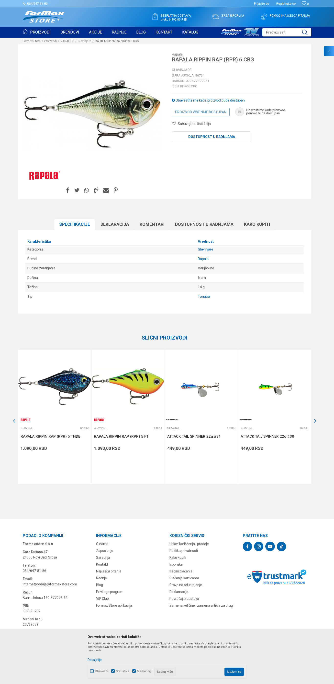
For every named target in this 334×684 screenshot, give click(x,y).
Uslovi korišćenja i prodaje (189, 544)
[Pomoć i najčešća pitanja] (263, 16)
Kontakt (102, 564)
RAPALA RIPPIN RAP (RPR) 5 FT (121, 436)
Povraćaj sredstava (184, 599)
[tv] (240, 31)
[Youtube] (270, 546)
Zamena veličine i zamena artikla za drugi (201, 605)
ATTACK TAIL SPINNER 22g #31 (194, 436)
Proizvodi (50, 41)
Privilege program (109, 592)
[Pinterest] (116, 190)
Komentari (152, 224)
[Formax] (172, 420)
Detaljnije (95, 660)
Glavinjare (84, 41)
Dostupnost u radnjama (211, 137)
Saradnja (103, 557)
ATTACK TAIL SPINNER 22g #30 (267, 436)
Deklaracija (114, 224)
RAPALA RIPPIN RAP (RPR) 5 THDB (51, 436)
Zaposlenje (104, 551)
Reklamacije (178, 592)
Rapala (203, 259)
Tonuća (204, 296)
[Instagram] (258, 546)
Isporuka (176, 564)
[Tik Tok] (281, 546)
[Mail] (106, 190)
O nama (102, 544)
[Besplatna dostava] (155, 16)
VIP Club (102, 599)
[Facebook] (67, 190)
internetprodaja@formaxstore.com (50, 584)
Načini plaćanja (180, 571)
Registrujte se (286, 3)
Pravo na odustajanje (185, 585)
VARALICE (67, 41)
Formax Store (32, 41)
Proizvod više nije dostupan (200, 112)
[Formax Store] (44, 17)
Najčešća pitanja (108, 571)
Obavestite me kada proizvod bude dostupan (210, 100)
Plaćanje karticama (184, 578)
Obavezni (101, 671)
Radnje (101, 578)
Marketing (144, 671)
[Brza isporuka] (215, 16)
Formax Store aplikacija (114, 605)
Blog (99, 585)
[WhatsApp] (86, 190)
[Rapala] (43, 175)
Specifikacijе (74, 224)
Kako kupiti (257, 224)
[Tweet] (76, 190)
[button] (286, 32)
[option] (54, 417)
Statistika (122, 671)
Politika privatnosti (183, 551)
